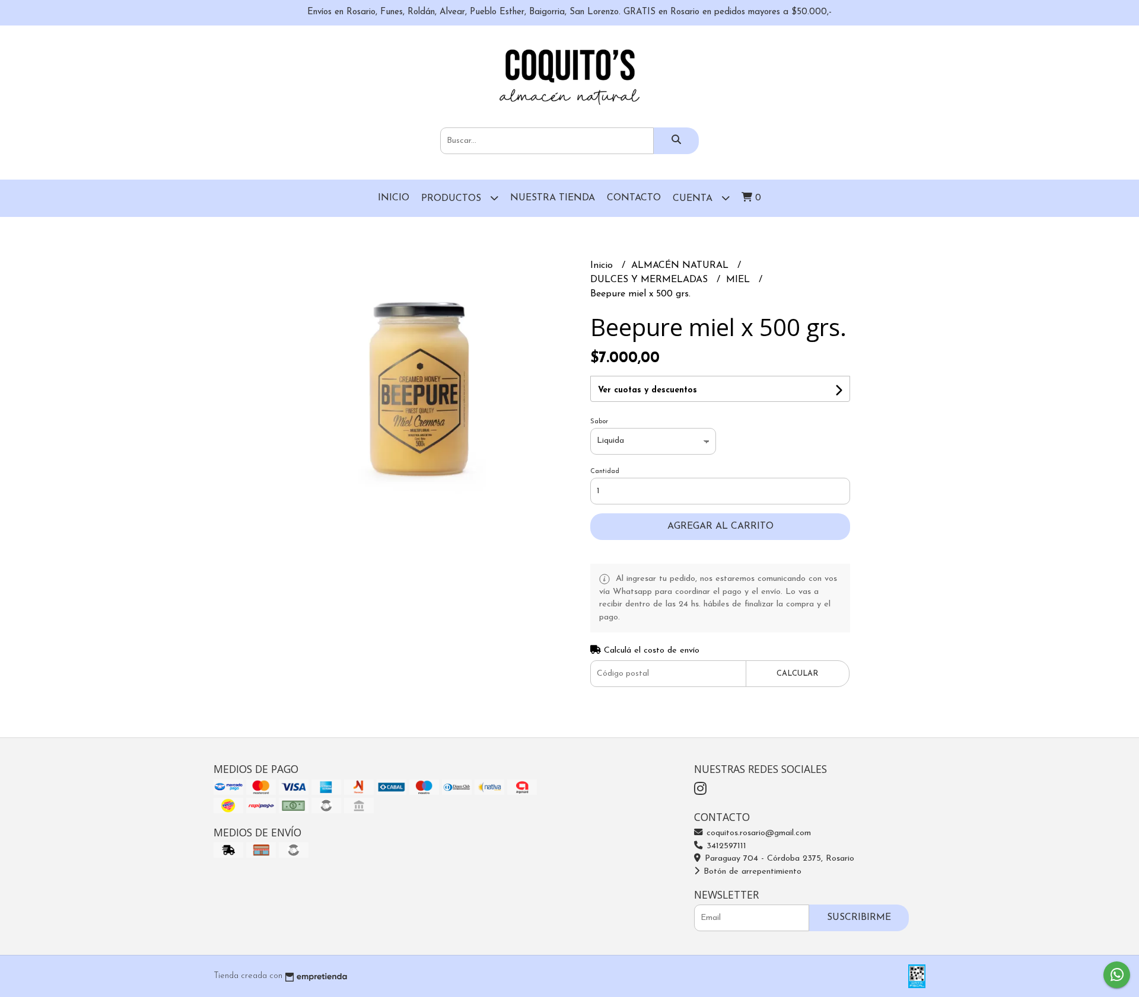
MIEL (739, 280)
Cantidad (604, 471)
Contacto (634, 198)
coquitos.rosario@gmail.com (757, 833)
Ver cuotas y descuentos (647, 390)
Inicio (393, 198)
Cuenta (694, 198)
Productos (452, 198)
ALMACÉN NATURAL (681, 265)
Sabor (599, 421)
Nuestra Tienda (552, 198)
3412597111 (725, 846)
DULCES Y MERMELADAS (650, 280)
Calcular (797, 674)
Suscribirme (859, 917)
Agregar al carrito (720, 526)
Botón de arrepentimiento (751, 871)
